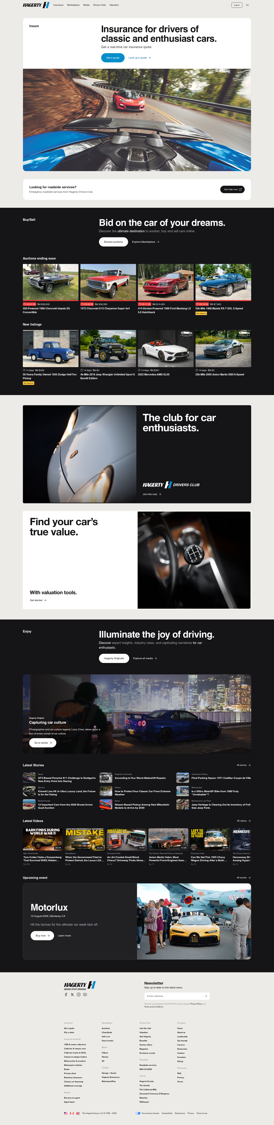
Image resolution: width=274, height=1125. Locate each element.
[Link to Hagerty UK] (78, 1113)
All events (242, 877)
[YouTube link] (85, 994)
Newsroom (182, 1049)
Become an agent (72, 1098)
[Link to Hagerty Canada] (72, 1113)
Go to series (41, 742)
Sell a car (106, 1036)
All (103, 1061)
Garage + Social (109, 1073)
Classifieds (107, 1032)
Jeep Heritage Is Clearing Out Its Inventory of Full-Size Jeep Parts (221, 806)
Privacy (180, 1077)
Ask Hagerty (145, 1036)
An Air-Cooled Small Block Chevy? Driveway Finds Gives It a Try (126, 860)
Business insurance (73, 1077)
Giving (180, 1061)
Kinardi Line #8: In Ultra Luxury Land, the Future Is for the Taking (66, 793)
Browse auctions (113, 241)
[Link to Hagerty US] (66, 1113)
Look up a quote (138, 57)
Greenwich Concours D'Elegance (154, 1094)
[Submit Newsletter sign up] (206, 996)
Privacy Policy (196, 1004)
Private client (70, 1073)
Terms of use (201, 1113)
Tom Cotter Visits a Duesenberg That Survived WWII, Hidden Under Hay (42, 860)
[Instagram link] (78, 994)
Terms (180, 1082)
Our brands (182, 1041)
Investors (181, 1057)
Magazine (144, 1049)
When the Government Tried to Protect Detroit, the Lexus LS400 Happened (84, 860)
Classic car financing (73, 1082)
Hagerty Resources (111, 1077)
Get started (36, 600)
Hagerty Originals (114, 658)
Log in (237, 5)
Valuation (144, 1032)
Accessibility (167, 1113)
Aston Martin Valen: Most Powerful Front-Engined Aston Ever (167, 860)
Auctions (106, 1028)
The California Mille (148, 1089)
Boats (66, 1069)
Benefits (143, 1041)
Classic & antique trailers (75, 1057)
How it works (107, 1041)
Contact (180, 1053)
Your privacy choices (150, 1113)
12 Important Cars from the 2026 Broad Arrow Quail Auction (65, 806)
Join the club (150, 494)
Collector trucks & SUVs (75, 1053)
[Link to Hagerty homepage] (80, 985)
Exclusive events (147, 1053)
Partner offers (146, 1045)
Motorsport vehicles (73, 1065)
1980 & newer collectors (75, 1044)
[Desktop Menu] (247, 5)
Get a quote (112, 57)
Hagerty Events (147, 1081)
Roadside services (148, 1065)
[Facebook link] (66, 994)
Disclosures (180, 1113)
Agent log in (69, 1102)
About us (181, 1032)
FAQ (179, 1073)
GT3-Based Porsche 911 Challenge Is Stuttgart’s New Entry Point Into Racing (67, 779)
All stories (242, 765)
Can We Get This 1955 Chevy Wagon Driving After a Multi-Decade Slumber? (208, 860)
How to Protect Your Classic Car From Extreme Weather (142, 793)
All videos (242, 820)
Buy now (41, 935)
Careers (181, 1045)
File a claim (69, 1032)
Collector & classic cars (75, 1049)
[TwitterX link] (72, 994)
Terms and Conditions (153, 1007)
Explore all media (143, 658)
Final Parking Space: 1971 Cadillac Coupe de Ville (221, 778)
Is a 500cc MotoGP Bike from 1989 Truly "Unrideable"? (215, 793)
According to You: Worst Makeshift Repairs (140, 778)
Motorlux (143, 1098)
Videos (105, 1053)
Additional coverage (73, 1086)
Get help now (231, 189)
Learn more (64, 935)
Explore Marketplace (143, 241)
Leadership (182, 1036)
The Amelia (145, 1085)
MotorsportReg (108, 1081)
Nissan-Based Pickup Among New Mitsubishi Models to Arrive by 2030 (142, 806)
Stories (105, 1057)
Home (180, 1028)
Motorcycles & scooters (75, 1061)
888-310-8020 (146, 1069)
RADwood (144, 1102)
